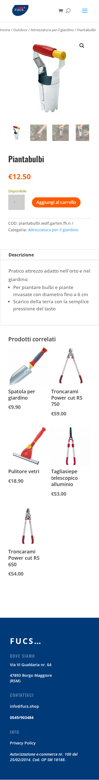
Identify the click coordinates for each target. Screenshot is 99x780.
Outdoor (20, 29)
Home (5, 29)
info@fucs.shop (24, 706)
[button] (82, 46)
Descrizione (21, 255)
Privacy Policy (23, 743)
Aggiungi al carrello (56, 202)
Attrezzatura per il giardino (52, 29)
